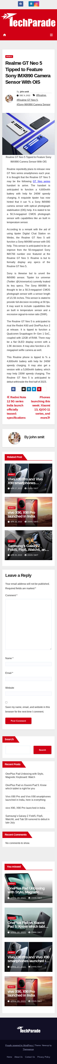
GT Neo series (41, 181)
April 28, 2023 (18, 932)
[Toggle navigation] (51, 35)
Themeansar (28, 1049)
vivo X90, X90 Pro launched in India (21, 514)
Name (9, 658)
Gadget (12, 883)
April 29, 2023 (18, 898)
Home (9, 1057)
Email (9, 673)
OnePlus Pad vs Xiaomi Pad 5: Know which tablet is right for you (28, 926)
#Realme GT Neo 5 (27, 100)
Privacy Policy (43, 1057)
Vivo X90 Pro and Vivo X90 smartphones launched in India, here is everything (28, 961)
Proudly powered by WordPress (19, 1045)
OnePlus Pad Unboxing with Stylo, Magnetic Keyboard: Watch (26, 892)
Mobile (9, 56)
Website (9, 688)
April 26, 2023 (18, 1001)
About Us (18, 1057)
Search (9, 739)
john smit (24, 91)
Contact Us (30, 1057)
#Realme (41, 95)
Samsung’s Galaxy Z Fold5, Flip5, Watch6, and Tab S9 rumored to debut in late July (27, 819)
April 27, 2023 (18, 967)
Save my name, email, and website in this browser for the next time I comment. (27, 709)
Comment (11, 595)
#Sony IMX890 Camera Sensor (33, 104)
